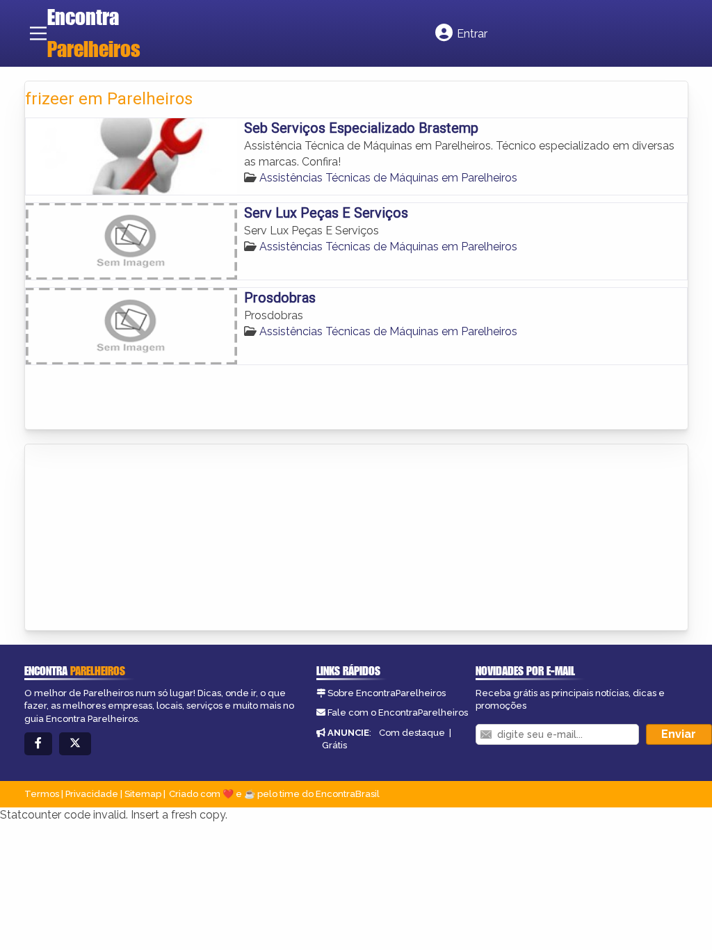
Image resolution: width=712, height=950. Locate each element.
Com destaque (412, 732)
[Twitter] (75, 743)
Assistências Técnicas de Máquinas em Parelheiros (388, 177)
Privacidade (91, 794)
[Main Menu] (38, 33)
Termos (41, 794)
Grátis (334, 745)
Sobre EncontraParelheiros (386, 693)
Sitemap (142, 794)
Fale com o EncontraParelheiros (397, 712)
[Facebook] (38, 743)
